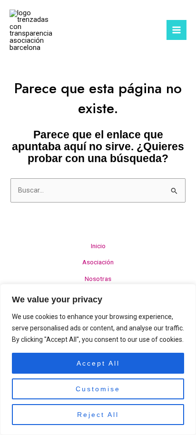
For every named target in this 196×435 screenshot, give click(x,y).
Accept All (98, 363)
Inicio (98, 246)
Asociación (98, 262)
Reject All (98, 414)
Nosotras (98, 278)
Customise (98, 389)
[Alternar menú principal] (176, 30)
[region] (98, 359)
